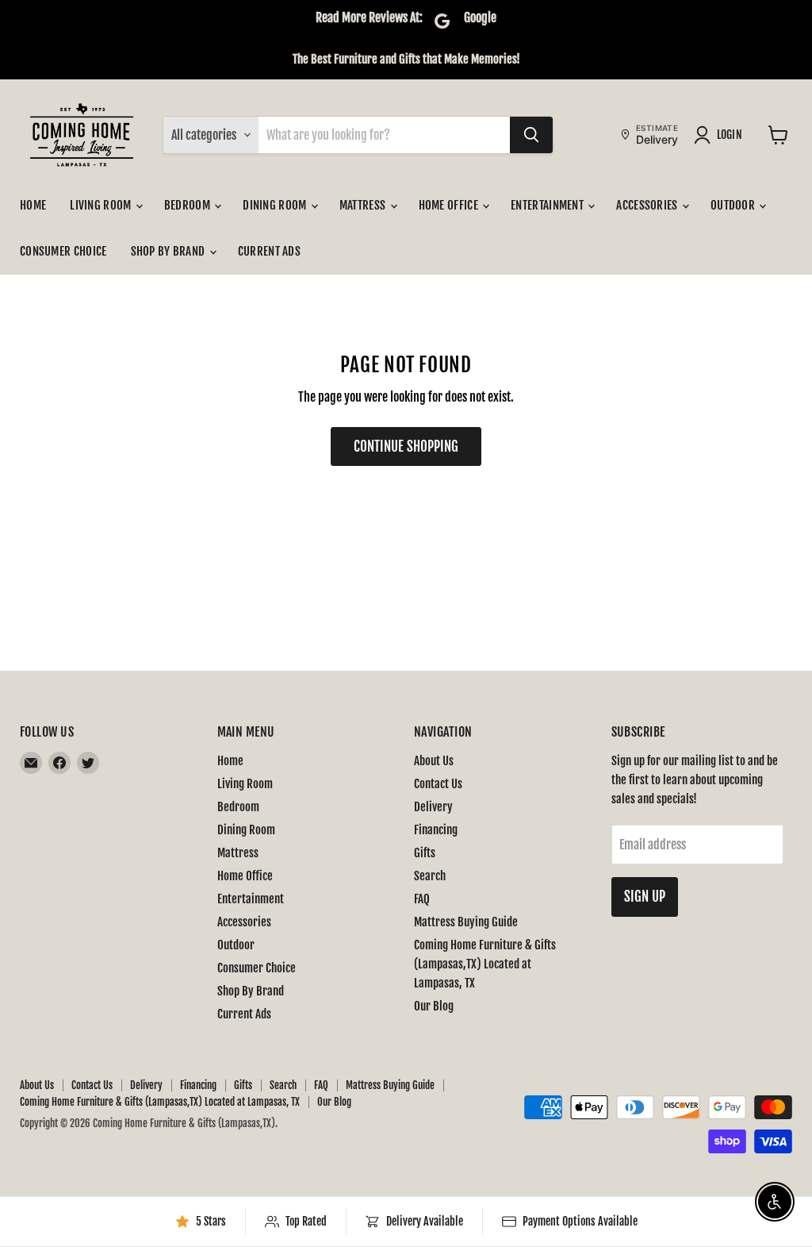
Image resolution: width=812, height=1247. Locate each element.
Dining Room (276, 205)
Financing (436, 829)
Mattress (364, 205)
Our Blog (434, 1006)
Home (33, 205)
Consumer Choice (63, 251)
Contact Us (438, 783)
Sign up (644, 896)
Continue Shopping (406, 446)
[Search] (531, 135)
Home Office (450, 205)
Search (430, 875)
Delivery (433, 806)
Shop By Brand (169, 251)
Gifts (424, 852)
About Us (434, 760)
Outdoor (733, 205)
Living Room (102, 205)
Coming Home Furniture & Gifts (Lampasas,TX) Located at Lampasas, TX (485, 964)
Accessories (648, 205)
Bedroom (188, 205)
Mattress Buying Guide (466, 921)
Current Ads (269, 251)
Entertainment (548, 205)
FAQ (422, 898)
